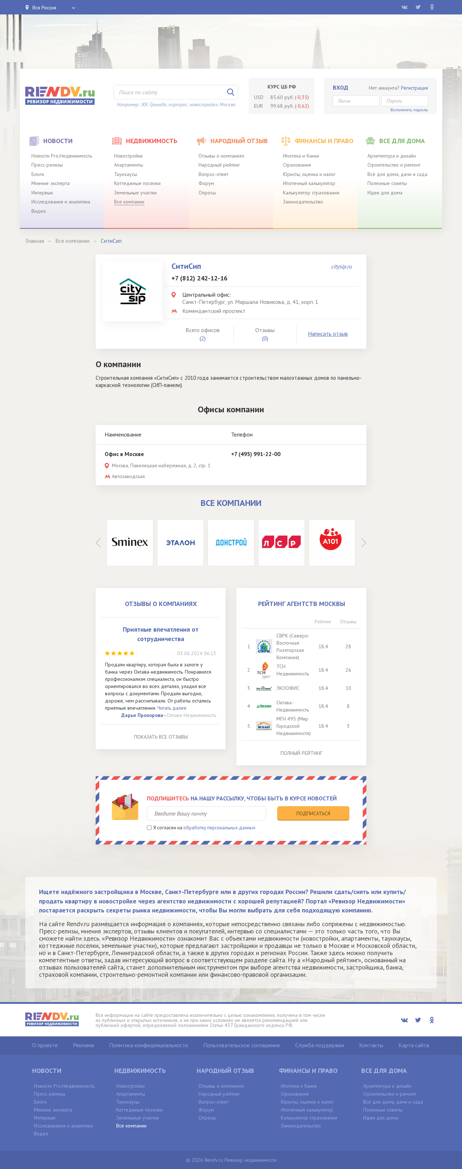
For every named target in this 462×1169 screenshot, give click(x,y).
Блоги (37, 174)
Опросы (207, 192)
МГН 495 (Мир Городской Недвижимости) (293, 725)
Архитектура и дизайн (391, 155)
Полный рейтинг (301, 753)
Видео (38, 211)
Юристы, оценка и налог (309, 174)
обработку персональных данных (219, 828)
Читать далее (172, 708)
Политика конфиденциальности (148, 1045)
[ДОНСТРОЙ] (231, 542)
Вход (340, 87)
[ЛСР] (281, 542)
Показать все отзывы (161, 737)
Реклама (83, 1045)
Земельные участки (135, 192)
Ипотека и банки (301, 155)
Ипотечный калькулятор (309, 183)
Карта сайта (413, 1045)
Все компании (129, 201)
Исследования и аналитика (60, 201)
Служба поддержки (319, 1045)
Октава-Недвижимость (191, 715)
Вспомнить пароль (409, 109)
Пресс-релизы (47, 165)
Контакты (371, 1045)
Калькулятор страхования (311, 192)
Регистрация (414, 88)
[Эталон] (180, 542)
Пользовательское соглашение (241, 1045)
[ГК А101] (332, 542)
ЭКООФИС (288, 688)
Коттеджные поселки (137, 183)
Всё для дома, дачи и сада (397, 174)
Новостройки (128, 155)
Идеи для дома (384, 192)
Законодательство (303, 201)
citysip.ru (341, 266)
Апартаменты (128, 165)
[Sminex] (129, 542)
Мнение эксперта (50, 183)
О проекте (45, 1045)
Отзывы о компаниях (221, 155)
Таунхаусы (125, 174)
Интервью (42, 192)
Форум (206, 183)
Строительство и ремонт (393, 165)
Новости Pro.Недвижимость (61, 155)
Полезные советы (387, 183)
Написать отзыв (328, 333)
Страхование (297, 165)
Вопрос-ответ (213, 174)
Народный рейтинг (219, 165)
